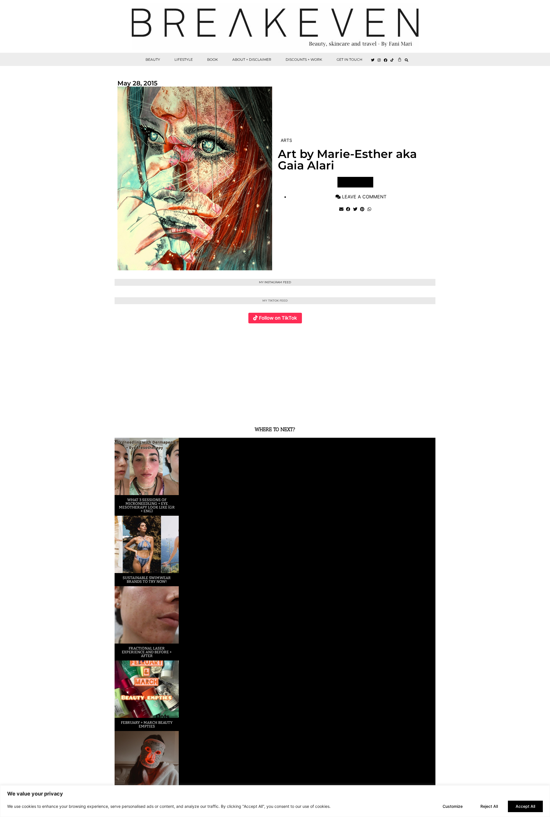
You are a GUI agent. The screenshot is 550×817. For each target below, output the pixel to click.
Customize (453, 806)
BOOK (212, 59)
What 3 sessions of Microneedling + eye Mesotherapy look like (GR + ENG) (147, 505)
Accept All (525, 806)
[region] (275, 801)
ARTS (286, 140)
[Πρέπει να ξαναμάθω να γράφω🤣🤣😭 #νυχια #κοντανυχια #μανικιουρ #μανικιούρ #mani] (408, 371)
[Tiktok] (392, 60)
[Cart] (400, 59)
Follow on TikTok (278, 318)
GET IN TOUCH (349, 59)
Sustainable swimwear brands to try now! (147, 580)
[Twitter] (373, 60)
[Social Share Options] (120, 410)
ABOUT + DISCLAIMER (251, 59)
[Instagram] (379, 60)
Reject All (489, 806)
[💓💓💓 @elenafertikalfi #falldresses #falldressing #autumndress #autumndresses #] (248, 371)
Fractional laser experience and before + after (147, 652)
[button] (407, 60)
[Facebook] (386, 60)
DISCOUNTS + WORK (304, 59)
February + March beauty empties (146, 724)
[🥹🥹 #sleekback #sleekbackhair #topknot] (355, 371)
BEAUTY (153, 59)
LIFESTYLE (183, 59)
